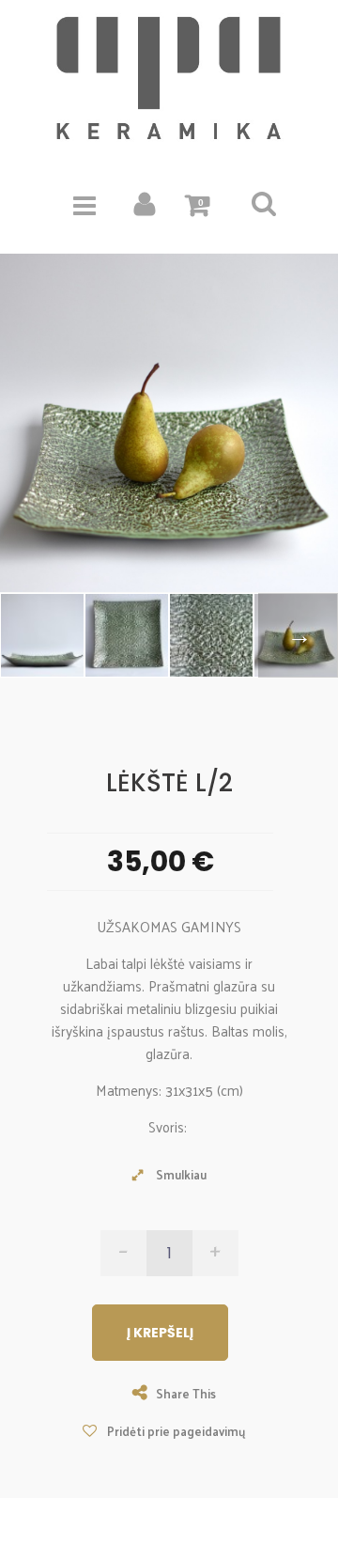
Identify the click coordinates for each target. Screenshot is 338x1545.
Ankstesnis (40, 635)
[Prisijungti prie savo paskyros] (145, 208)
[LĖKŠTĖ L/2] (126, 635)
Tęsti (298, 635)
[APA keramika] (169, 79)
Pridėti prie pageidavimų (174, 1431)
